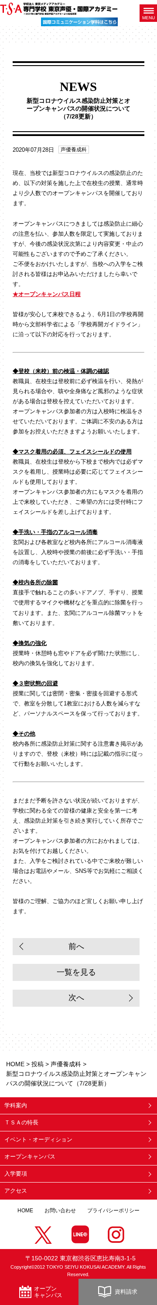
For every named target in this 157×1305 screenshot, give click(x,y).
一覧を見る (76, 972)
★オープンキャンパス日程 (47, 294)
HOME (15, 1064)
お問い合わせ (60, 1210)
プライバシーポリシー (113, 1210)
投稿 (37, 1064)
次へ (76, 997)
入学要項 (15, 1173)
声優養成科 (74, 150)
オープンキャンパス (29, 1156)
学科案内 (15, 1105)
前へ (76, 946)
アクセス (15, 1190)
